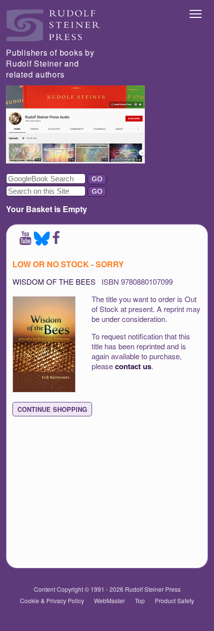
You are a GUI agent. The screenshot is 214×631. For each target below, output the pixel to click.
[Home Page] (53, 38)
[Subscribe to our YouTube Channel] (25, 242)
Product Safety (174, 600)
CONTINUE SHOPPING (52, 409)
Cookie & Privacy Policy (52, 600)
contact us (133, 366)
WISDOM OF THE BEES (54, 281)
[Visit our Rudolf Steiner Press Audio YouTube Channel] (75, 160)
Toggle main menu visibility (196, 13)
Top (140, 600)
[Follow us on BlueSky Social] (42, 242)
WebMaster (109, 600)
